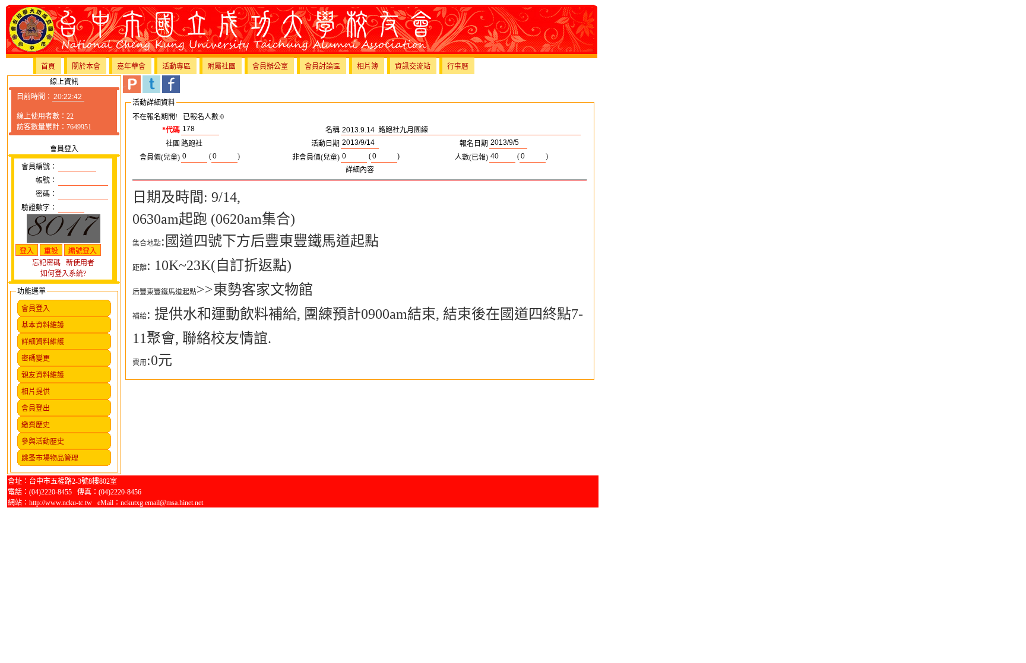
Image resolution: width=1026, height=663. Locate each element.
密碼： (46, 194)
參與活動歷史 (42, 441)
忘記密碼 (46, 263)
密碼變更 (35, 358)
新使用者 (80, 263)
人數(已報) (471, 157)
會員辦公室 (270, 66)
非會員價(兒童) (316, 157)
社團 (173, 143)
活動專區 (176, 66)
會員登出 (35, 408)
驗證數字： (39, 208)
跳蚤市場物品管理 (49, 458)
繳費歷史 (35, 425)
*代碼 (171, 130)
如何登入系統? (63, 273)
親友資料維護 (42, 375)
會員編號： (39, 167)
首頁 (48, 66)
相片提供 (35, 392)
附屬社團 (221, 66)
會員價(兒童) (160, 157)
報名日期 (474, 143)
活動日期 (325, 143)
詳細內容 (360, 170)
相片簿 (367, 66)
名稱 (332, 130)
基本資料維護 (42, 325)
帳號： (46, 180)
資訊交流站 (412, 66)
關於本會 (86, 66)
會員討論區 (322, 66)
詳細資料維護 (42, 342)
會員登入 (35, 308)
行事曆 (457, 66)
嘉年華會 (131, 66)
